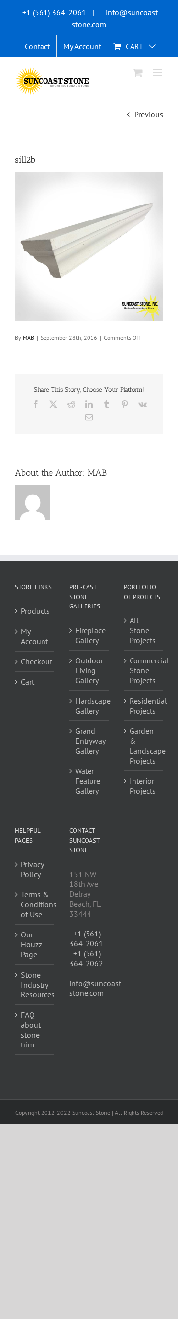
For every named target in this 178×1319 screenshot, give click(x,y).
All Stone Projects (143, 630)
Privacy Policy (32, 869)
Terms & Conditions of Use (35, 904)
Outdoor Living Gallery (89, 670)
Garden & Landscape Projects (144, 746)
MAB (28, 337)
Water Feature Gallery (87, 781)
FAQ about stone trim (31, 1029)
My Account (34, 636)
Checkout (35, 661)
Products (35, 611)
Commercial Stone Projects (144, 670)
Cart (27, 682)
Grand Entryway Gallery (89, 741)
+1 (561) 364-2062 (86, 958)
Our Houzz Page (31, 944)
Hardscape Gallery (89, 705)
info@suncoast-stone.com (96, 988)
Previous (148, 114)
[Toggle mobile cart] (138, 72)
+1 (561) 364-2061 (54, 12)
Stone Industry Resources (35, 984)
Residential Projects (144, 705)
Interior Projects (143, 786)
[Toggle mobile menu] (158, 72)
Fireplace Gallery (89, 635)
